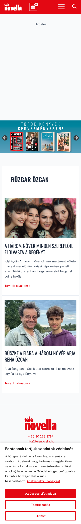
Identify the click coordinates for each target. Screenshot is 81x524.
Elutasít (40, 516)
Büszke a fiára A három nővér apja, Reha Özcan (40, 356)
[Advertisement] (40, 72)
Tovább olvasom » (18, 285)
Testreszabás (40, 504)
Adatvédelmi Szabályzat (43, 481)
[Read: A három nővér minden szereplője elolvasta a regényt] (40, 218)
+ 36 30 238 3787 (40, 436)
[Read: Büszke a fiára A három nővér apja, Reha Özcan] (40, 322)
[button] (74, 6)
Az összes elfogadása (40, 493)
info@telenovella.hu (40, 441)
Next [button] (76, 138)
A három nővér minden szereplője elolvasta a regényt (39, 249)
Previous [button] (5, 138)
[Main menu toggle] (61, 7)
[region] (40, 483)
